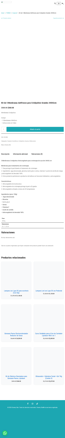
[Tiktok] (37, 403)
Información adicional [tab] (20, 154)
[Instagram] (32, 403)
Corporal (14, 13)
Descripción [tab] (5, 154)
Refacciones (33, 141)
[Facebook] (27, 403)
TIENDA (8, 13)
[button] (4, 433)
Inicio (2, 13)
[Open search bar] (55, 3)
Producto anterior (7, 18)
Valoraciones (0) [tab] (36, 154)
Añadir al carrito (35, 129)
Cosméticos (15, 141)
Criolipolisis (21, 141)
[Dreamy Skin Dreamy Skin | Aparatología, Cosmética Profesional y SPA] (6, 3)
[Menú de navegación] (59, 3)
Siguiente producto (57, 18)
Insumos (27, 141)
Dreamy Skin (8, 145)
